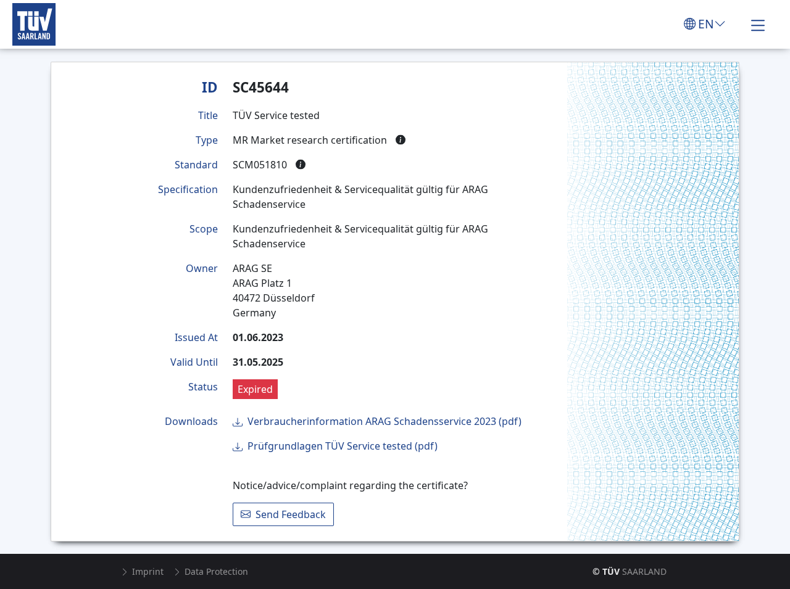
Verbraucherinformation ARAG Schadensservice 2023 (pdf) (384, 421)
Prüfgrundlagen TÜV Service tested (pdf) (342, 446)
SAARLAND (629, 571)
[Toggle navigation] (758, 24)
